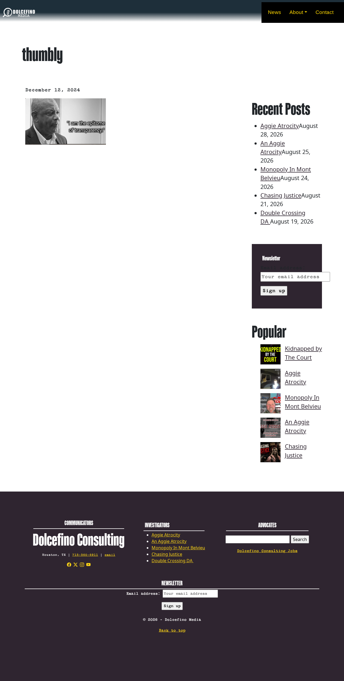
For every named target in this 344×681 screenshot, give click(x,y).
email (110, 555)
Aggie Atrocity (279, 126)
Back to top (172, 630)
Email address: (283, 268)
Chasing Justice (280, 195)
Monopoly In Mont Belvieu (178, 548)
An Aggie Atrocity (169, 541)
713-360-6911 (85, 555)
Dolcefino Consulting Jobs (267, 551)
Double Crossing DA (173, 561)
